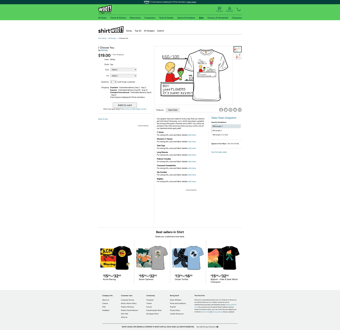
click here (192, 135)
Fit (108, 76)
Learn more (191, 2)
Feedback (105, 310)
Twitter (149, 303)
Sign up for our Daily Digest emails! (133, 109)
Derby (129, 31)
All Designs (149, 31)
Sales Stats (172, 110)
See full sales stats (219, 152)
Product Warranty (127, 307)
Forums (219, 11)
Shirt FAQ (124, 314)
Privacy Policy (175, 310)
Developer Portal (152, 314)
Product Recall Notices (129, 310)
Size (107, 70)
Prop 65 (173, 307)
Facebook (150, 300)
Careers (105, 303)
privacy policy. (217, 312)
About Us (105, 300)
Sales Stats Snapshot (223, 117)
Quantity (105, 82)
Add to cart (125, 105)
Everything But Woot (154, 310)
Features (160, 110)
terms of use (205, 312)
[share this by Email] (240, 110)
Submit (160, 31)
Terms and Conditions (178, 303)
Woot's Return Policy (129, 303)
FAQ (103, 307)
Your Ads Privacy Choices (205, 327)
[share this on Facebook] (221, 110)
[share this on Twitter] (226, 110)
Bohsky (104, 50)
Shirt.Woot (111, 29)
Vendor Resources (177, 314)
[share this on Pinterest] (230, 110)
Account (229, 11)
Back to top (103, 119)
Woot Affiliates (175, 300)
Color (106, 59)
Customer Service (127, 300)
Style (106, 64)
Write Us (124, 317)
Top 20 (138, 31)
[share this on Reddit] (235, 110)
